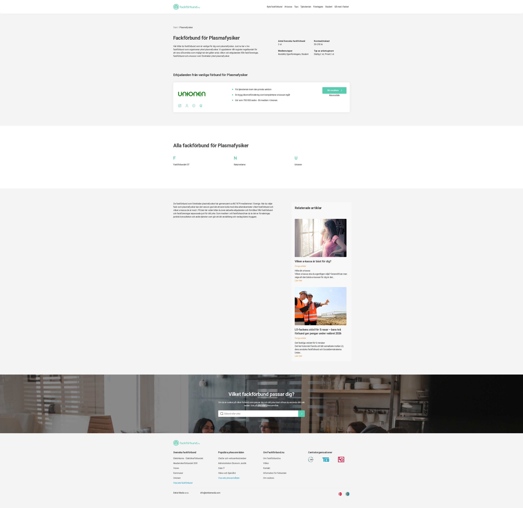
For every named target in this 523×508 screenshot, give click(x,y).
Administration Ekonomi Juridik (232, 463)
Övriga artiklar (300, 266)
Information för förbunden (274, 473)
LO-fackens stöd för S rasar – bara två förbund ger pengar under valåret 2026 (318, 331)
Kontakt (266, 468)
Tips (296, 6)
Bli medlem (333, 90)
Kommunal (178, 473)
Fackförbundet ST (181, 164)
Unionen (298, 164)
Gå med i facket (342, 6)
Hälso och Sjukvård (226, 473)
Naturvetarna (239, 164)
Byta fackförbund (274, 6)
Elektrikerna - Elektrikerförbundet (188, 458)
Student (328, 6)
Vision (176, 468)
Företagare (318, 6)
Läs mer (298, 280)
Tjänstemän (305, 6)
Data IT (221, 468)
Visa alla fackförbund (182, 483)
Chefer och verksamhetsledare (232, 458)
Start (175, 27)
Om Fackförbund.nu (272, 458)
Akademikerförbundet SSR (185, 463)
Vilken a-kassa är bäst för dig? (313, 261)
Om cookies (268, 478)
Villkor (266, 463)
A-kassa (288, 6)
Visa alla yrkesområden (228, 478)
